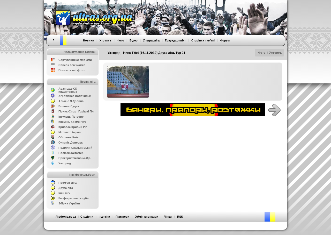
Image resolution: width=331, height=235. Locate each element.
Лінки (168, 216)
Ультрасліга (151, 40)
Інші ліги (64, 193)
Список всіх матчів (71, 65)
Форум (225, 40)
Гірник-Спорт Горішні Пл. (76, 111)
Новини (88, 40)
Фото (261, 52)
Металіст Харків (69, 132)
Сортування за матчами (75, 59)
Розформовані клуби (73, 198)
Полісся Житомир (71, 152)
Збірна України (69, 203)
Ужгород (275, 52)
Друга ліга (65, 187)
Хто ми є (105, 40)
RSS (180, 216)
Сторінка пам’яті (203, 40)
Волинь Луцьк (68, 106)
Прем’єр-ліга (67, 182)
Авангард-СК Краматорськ (67, 90)
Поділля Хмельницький (75, 147)
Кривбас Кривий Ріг (72, 127)
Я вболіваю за (66, 216)
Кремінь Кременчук (72, 121)
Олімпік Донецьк (70, 142)
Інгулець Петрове (71, 116)
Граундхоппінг (175, 40)
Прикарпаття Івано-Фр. (74, 158)
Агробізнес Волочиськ (74, 95)
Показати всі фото (71, 70)
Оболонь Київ (68, 137)
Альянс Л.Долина (71, 101)
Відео (134, 40)
